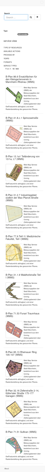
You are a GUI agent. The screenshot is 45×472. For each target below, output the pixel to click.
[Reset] (37, 17)
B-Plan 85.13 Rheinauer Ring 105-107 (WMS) (21, 353)
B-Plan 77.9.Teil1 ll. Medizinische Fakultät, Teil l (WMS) (23, 237)
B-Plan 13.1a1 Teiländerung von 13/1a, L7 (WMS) (23, 158)
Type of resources (13, 47)
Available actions (12, 51)
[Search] (31, 17)
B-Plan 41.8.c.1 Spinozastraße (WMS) (22, 119)
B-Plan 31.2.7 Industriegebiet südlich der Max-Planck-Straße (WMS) (22, 197)
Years (6, 58)
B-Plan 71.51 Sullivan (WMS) (21, 431)
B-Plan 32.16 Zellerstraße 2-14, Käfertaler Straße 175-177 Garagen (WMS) (22, 393)
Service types (10, 65)
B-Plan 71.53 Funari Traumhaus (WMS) (22, 315)
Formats (8, 62)
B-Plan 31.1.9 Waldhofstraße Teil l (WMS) (23, 276)
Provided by (9, 55)
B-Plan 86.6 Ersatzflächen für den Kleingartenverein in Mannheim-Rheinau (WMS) (21, 79)
